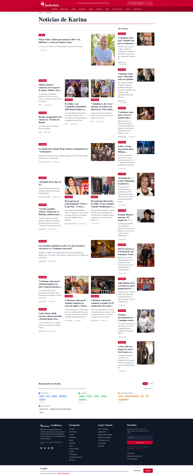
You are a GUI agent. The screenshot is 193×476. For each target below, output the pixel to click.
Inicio (40, 13)
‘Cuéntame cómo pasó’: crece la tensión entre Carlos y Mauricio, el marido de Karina (126, 119)
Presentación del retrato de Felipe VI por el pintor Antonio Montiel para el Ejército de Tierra (102, 205)
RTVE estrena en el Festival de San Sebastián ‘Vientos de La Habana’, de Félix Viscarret (126, 254)
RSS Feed (72, 460)
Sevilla (73, 9)
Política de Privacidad (105, 435)
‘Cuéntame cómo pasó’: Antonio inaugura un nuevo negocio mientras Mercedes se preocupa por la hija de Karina (49, 286)
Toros (107, 9)
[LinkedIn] (52, 448)
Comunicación (117, 9)
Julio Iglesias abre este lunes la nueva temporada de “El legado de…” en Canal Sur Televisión (126, 289)
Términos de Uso (103, 440)
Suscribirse (140, 442)
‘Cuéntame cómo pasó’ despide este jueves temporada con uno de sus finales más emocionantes (126, 44)
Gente (91, 9)
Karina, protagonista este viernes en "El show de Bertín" (50, 119)
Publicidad (130, 453)
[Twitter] (45, 448)
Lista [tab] (145, 384)
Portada (54, 9)
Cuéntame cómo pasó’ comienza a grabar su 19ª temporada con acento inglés (102, 304)
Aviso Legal (102, 443)
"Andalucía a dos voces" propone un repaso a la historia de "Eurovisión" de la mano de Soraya (102, 108)
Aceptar (148, 471)
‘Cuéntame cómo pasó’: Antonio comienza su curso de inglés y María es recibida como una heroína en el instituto (75, 305)
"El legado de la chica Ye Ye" (50, 183)
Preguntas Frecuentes (134, 456)
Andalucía (82, 9)
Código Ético (102, 432)
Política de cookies (63, 473)
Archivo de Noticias (75, 457)
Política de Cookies (104, 437)
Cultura (127, 9)
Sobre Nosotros (103, 429)
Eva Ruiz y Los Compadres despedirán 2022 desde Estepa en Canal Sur (75, 108)
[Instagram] (48, 448)
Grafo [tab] (151, 384)
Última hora (64, 9)
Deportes (99, 9)
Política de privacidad (140, 449)
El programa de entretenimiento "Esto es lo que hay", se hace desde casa (76, 205)
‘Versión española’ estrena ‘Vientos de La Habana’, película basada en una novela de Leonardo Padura (50, 214)
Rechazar (137, 471)
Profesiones (137, 9)
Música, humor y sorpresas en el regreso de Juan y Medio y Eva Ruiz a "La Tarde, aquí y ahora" (50, 90)
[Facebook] (41, 448)
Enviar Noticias (132, 459)
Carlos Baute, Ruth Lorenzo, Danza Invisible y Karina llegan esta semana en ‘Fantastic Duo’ (50, 319)
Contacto (101, 446)
